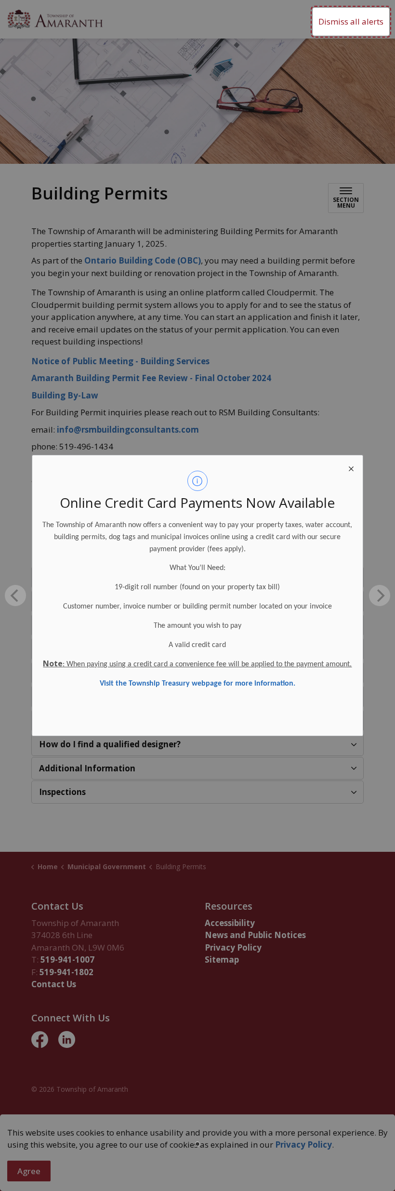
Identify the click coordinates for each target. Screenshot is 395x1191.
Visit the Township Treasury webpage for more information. (197, 684)
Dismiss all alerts (350, 21)
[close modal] (351, 466)
